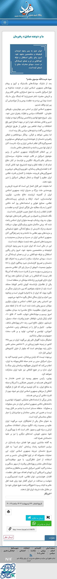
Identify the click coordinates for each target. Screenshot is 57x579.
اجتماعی (22, 550)
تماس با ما (41, 553)
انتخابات (26, 548)
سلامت (33, 550)
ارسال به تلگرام (37, 518)
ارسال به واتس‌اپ (43, 524)
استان (53, 550)
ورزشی (43, 550)
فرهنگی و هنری (9, 550)
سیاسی (52, 553)
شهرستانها (14, 548)
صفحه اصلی (50, 548)
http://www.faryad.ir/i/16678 (23, 530)
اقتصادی (38, 548)
